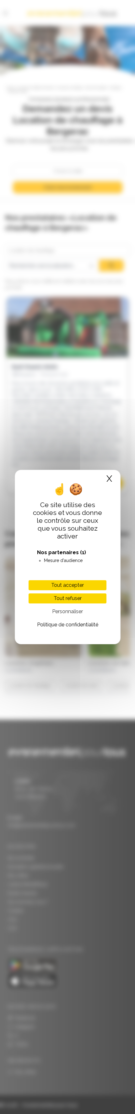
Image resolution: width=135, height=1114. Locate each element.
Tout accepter (67, 585)
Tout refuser (68, 598)
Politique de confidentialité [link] (67, 625)
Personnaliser (67, 611)
